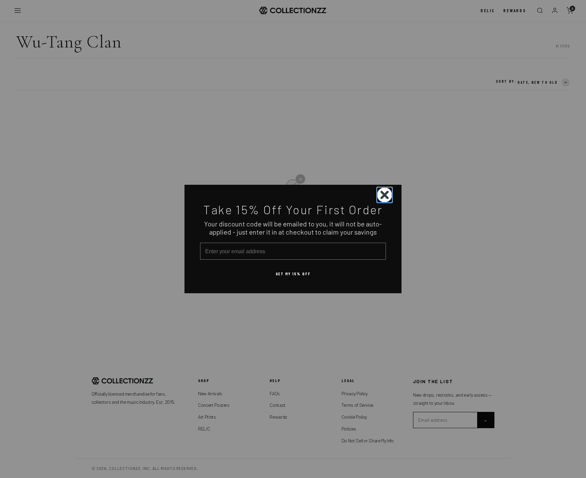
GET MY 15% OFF (293, 274)
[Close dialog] (384, 194)
